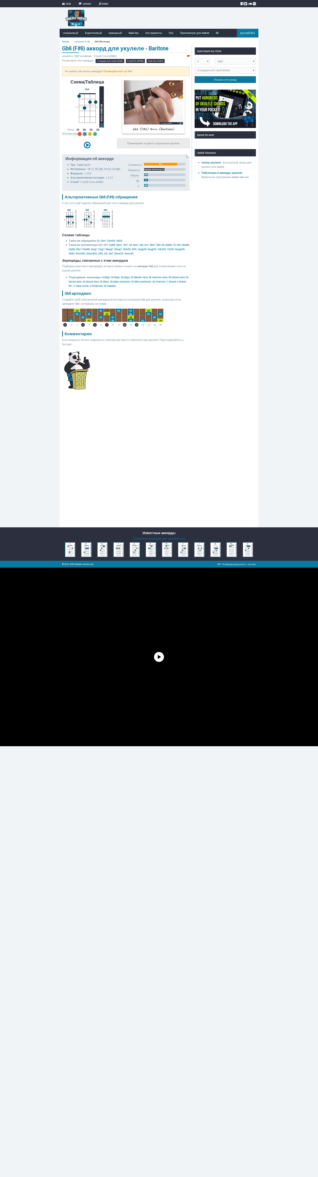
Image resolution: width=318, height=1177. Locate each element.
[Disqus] (142, 394)
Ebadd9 (86, 249)
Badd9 (168, 245)
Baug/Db (152, 249)
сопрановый (70, 33)
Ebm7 (103, 241)
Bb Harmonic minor (158, 277)
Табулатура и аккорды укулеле (221, 173)
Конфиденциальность (234, 564)
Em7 (106, 245)
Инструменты (153, 33)
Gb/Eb (119, 241)
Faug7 (101, 249)
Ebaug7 (118, 249)
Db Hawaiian (110, 286)
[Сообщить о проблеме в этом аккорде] (188, 56)
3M (100, 169)
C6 (174, 245)
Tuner (68, 3)
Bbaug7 (109, 249)
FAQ (171, 33)
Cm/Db (170, 249)
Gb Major (125, 277)
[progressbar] (165, 164)
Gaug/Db (142, 249)
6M (117, 169)
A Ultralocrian (96, 286)
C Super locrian (81, 286)
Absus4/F (128, 253)
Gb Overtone (158, 281)
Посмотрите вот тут (116, 71)
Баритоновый (93, 33)
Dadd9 (72, 249)
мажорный (115, 33)
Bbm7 (153, 245)
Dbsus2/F (118, 253)
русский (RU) (247, 33)
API (219, 564)
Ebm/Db (111, 241)
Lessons (86, 3)
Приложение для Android (194, 33)
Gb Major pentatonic (120, 281)
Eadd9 (112, 245)
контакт (252, 564)
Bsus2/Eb (80, 253)
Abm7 (135, 245)
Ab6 (141, 245)
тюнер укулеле (211, 162)
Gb (137, 181)
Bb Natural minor (177, 277)
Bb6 (158, 245)
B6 (163, 245)
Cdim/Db (162, 249)
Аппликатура (70, 133)
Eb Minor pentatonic (141, 281)
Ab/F (111, 253)
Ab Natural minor (91, 281)
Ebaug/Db (180, 249)
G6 (130, 245)
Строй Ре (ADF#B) (135, 61)
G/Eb (100, 253)
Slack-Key (134, 33)
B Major (106, 277)
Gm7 (125, 245)
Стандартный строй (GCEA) (110, 61)
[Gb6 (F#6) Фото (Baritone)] (153, 106)
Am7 (146, 245)
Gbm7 (119, 245)
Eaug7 (94, 249)
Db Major (115, 277)
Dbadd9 (185, 245)
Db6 (179, 245)
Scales (104, 3)
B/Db (134, 249)
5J (109, 169)
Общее (134, 175)
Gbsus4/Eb (91, 253)
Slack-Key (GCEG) (155, 61)
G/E (106, 253)
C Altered (171, 281)
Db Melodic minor (139, 277)
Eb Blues (104, 281)
